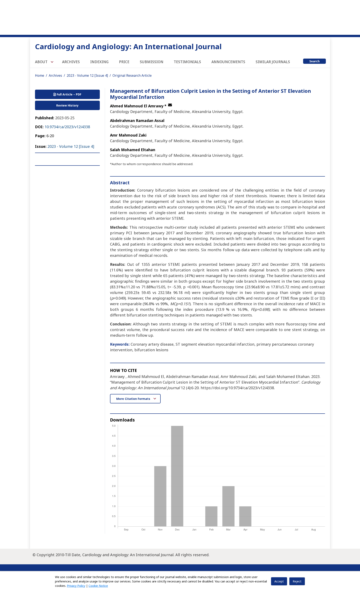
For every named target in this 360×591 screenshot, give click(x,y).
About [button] (41, 61)
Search (314, 61)
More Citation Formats (133, 399)
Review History (67, 105)
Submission (151, 61)
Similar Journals (273, 61)
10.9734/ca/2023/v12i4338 (67, 126)
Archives (71, 61)
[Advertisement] (180, 16)
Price (124, 61)
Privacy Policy (76, 586)
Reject (297, 581)
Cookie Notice (98, 586)
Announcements (228, 61)
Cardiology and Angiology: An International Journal (128, 46)
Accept (279, 581)
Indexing (99, 61)
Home (39, 75)
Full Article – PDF (68, 94)
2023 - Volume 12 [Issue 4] (87, 75)
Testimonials (187, 61)
